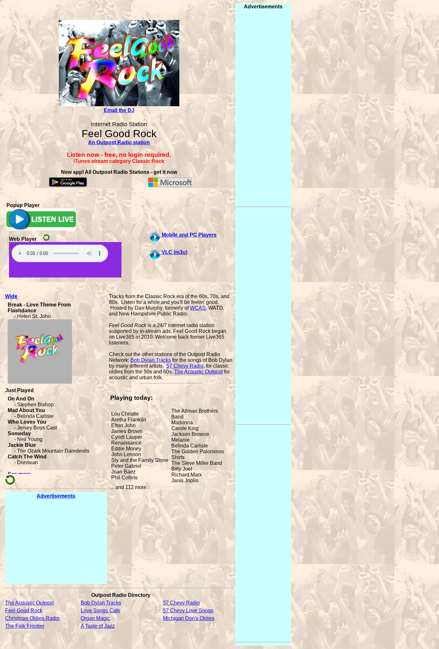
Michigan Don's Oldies (188, 618)
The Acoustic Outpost (198, 371)
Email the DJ (119, 110)
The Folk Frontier (24, 626)
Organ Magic (95, 618)
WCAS (198, 308)
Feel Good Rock (23, 610)
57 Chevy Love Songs (188, 610)
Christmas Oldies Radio (32, 618)
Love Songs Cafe (100, 610)
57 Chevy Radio (184, 366)
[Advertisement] (56, 541)
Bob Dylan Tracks (150, 360)
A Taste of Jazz (98, 626)
